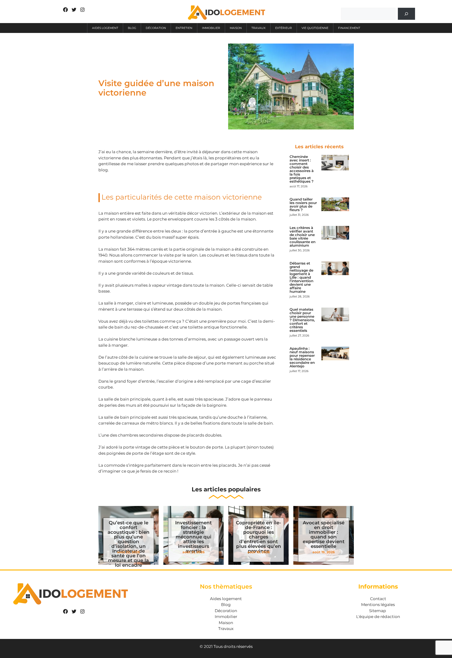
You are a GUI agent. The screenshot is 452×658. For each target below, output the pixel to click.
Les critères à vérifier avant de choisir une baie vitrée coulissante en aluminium (302, 236)
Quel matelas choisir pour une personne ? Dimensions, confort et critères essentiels (302, 320)
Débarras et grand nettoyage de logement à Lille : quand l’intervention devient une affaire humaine (301, 277)
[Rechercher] (406, 14)
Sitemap (377, 610)
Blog (132, 28)
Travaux (258, 28)
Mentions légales (378, 604)
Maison (236, 28)
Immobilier (211, 28)
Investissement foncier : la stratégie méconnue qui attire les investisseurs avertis (193, 537)
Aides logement (105, 28)
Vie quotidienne (315, 28)
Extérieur (283, 28)
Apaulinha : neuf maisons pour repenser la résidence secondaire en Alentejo (302, 357)
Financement (349, 28)
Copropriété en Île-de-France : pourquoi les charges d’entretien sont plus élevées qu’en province (258, 537)
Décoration (156, 28)
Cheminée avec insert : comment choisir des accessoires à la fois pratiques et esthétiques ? (302, 169)
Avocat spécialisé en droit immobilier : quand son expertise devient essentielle (323, 534)
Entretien (184, 28)
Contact (378, 598)
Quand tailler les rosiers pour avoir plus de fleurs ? (303, 204)
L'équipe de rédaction (378, 616)
